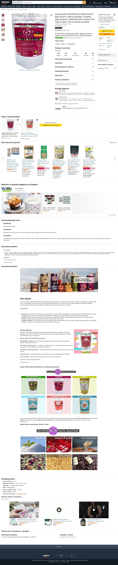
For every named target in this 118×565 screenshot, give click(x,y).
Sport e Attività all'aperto (88, 6)
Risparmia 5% (59, 37)
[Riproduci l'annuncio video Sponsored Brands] (59, 510)
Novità (24, 6)
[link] (29, 125)
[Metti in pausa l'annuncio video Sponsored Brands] (37, 513)
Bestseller (18, 6)
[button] (4, 6)
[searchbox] (52, 2)
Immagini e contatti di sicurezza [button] (68, 537)
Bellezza (3, 9)
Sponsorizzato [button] (112, 214)
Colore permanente (22, 9)
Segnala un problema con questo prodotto (67, 103)
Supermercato (99, 6)
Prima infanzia (67, 6)
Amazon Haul (11, 6)
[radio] (3, 15)
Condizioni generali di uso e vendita (39, 560)
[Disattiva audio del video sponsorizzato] (37, 516)
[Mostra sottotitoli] (37, 503)
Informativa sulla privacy (54, 560)
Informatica (49, 6)
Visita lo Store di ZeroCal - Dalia (63, 24)
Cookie (68, 560)
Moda (34, 6)
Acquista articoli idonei (75, 37)
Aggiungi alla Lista (102, 60)
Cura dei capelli (9, 9)
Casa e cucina (40, 6)
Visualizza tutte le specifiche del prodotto (66, 84)
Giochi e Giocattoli (58, 6)
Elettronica (107, 6)
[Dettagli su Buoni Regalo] (80, 6)
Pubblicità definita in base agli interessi (79, 560)
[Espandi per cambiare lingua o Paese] (65, 555)
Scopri (87, 108)
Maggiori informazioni (89, 94)
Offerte (29, 6)
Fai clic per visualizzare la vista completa (29, 70)
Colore (15, 9)
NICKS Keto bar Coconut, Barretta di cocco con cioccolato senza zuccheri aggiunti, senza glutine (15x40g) (27, 520)
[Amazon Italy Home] (46, 556)
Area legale (62, 560)
